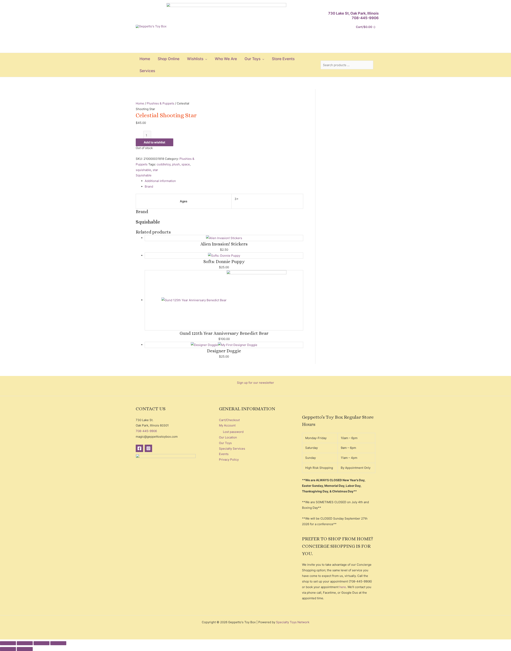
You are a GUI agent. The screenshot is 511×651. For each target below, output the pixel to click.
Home (140, 103)
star (155, 170)
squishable (143, 170)
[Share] (42, 643)
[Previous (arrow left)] (8, 649)
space (185, 164)
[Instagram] (148, 448)
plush (176, 164)
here (342, 587)
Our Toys (225, 443)
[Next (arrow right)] (25, 649)
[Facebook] (139, 448)
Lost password (233, 432)
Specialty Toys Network (292, 622)
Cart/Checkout (229, 420)
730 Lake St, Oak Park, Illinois (353, 13)
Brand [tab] (149, 186)
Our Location (228, 437)
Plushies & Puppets (160, 103)
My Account (227, 425)
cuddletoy (163, 164)
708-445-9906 (365, 18)
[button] (205, 59)
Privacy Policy (229, 459)
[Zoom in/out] (8, 643)
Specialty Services (232, 448)
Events (224, 454)
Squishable (144, 175)
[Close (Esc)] (58, 643)
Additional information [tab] (160, 181)
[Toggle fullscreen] (25, 643)
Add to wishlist (154, 142)
